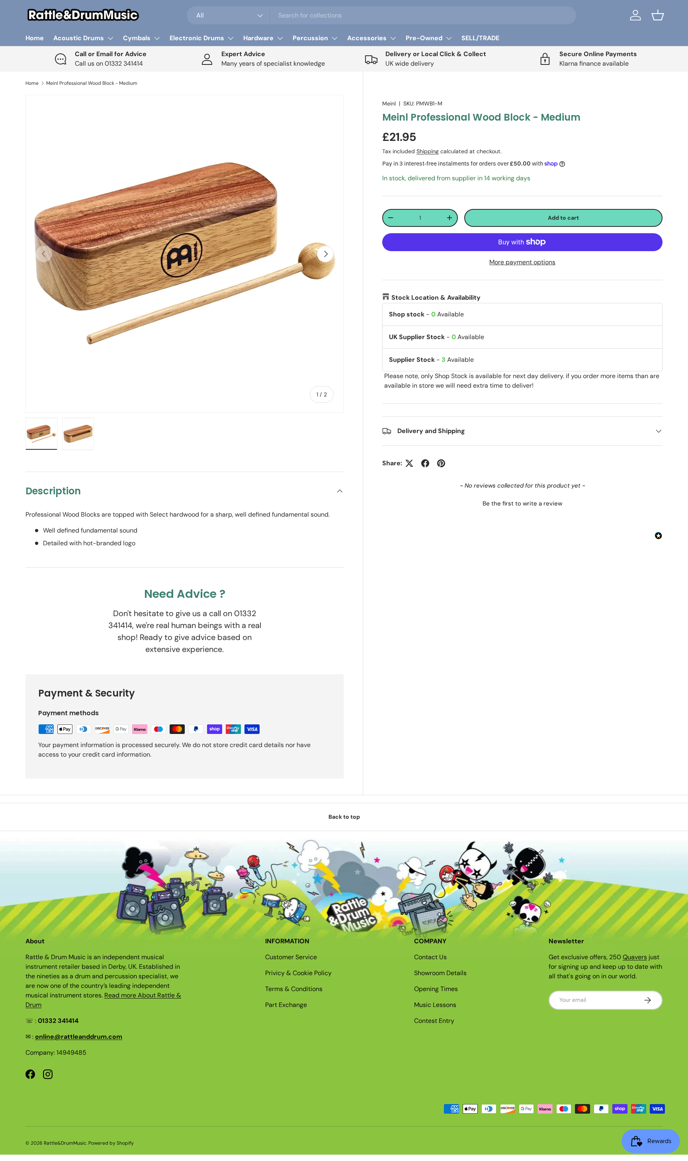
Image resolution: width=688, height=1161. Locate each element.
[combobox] (382, 15)
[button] (657, 15)
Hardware (258, 38)
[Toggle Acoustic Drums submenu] (110, 38)
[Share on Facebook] (425, 463)
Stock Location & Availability (436, 297)
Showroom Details (440, 973)
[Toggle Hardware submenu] (280, 38)
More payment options (522, 262)
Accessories (367, 38)
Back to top (344, 816)
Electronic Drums (197, 38)
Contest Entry (434, 1021)
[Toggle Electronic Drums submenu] (230, 38)
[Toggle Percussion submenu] (334, 38)
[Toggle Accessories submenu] (393, 38)
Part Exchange (286, 1005)
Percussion (310, 38)
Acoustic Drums (78, 38)
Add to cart (563, 217)
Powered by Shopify (111, 1143)
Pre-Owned (424, 38)
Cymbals (136, 38)
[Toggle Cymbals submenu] (157, 38)
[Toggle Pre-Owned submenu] (448, 38)
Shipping (427, 151)
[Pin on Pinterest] (441, 463)
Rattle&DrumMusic (65, 1143)
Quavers (635, 957)
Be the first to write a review (522, 503)
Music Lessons (435, 1005)
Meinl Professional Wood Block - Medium (91, 83)
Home (34, 38)
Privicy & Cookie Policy (298, 973)
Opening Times (436, 989)
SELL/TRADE (480, 38)
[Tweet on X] (409, 463)
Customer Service (291, 957)
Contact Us (430, 957)
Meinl (389, 103)
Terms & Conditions (293, 989)
